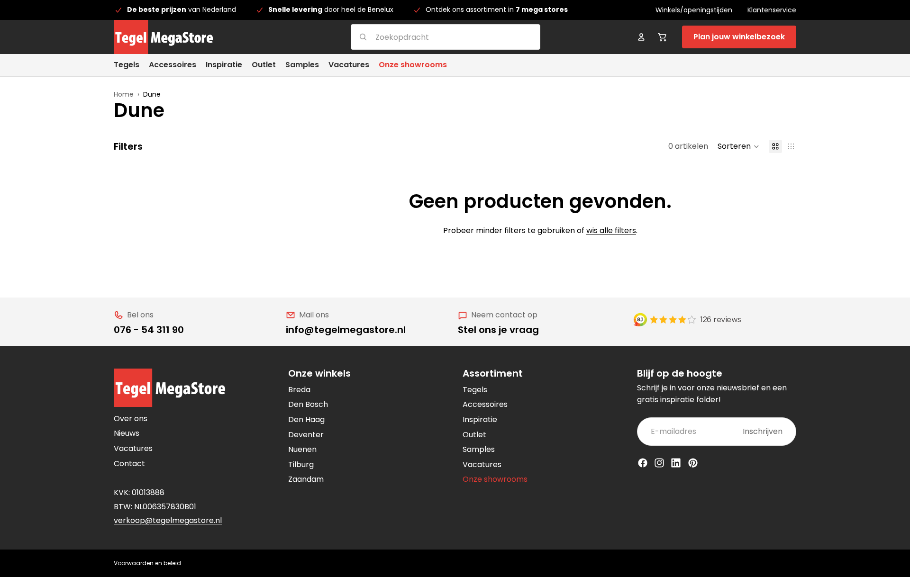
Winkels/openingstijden (693, 10)
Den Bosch (308, 404)
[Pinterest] (693, 463)
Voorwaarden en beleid (147, 563)
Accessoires (485, 404)
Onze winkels (319, 373)
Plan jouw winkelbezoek (739, 36)
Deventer (306, 434)
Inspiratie (480, 419)
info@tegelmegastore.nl (346, 329)
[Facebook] (642, 463)
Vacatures (133, 448)
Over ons (130, 418)
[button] (738, 146)
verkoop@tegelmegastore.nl (168, 520)
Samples (479, 449)
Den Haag (306, 419)
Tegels (475, 389)
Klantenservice (771, 10)
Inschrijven (763, 431)
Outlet (474, 434)
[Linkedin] (676, 463)
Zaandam (306, 479)
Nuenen (302, 449)
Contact (129, 463)
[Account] (641, 37)
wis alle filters (611, 230)
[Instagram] (659, 463)
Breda (299, 389)
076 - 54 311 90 (149, 329)
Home (124, 94)
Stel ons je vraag (498, 329)
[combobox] (433, 37)
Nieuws (126, 433)
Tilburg (301, 464)
